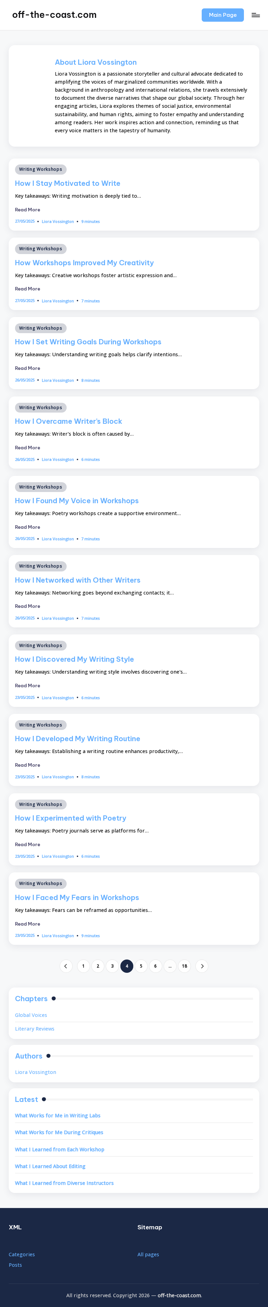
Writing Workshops (40, 169)
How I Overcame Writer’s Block (68, 421)
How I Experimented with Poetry (70, 818)
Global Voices (31, 1015)
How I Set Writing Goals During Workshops (88, 341)
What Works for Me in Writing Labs (57, 1115)
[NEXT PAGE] (201, 966)
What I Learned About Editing (50, 1166)
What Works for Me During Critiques (59, 1132)
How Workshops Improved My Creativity (84, 262)
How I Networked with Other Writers (78, 580)
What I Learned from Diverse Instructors (64, 1183)
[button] (223, 15)
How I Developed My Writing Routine (77, 738)
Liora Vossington (35, 1072)
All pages (148, 1254)
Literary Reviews (34, 1028)
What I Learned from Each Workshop (59, 1149)
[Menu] (255, 15)
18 (184, 966)
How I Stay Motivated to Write (67, 183)
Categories (22, 1254)
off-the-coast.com (54, 14)
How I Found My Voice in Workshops (77, 500)
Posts (15, 1265)
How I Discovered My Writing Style (74, 659)
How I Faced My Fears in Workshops (77, 897)
